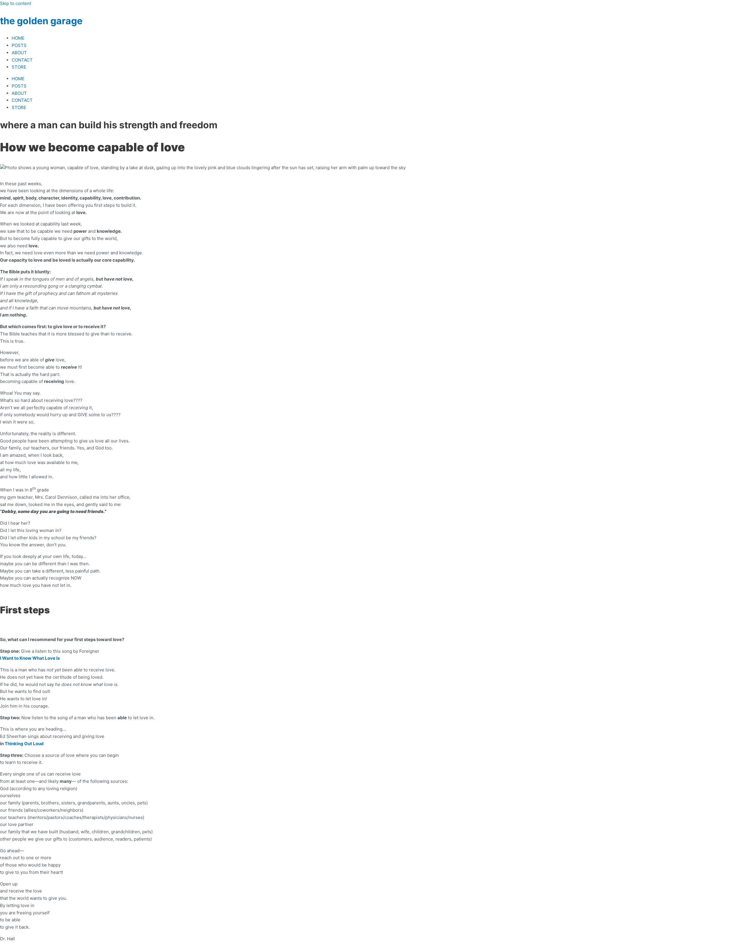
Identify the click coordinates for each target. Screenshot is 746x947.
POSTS (19, 45)
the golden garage (41, 21)
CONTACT (22, 60)
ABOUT (19, 52)
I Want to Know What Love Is (30, 658)
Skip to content (15, 3)
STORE (19, 67)
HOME (18, 38)
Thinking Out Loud (24, 743)
